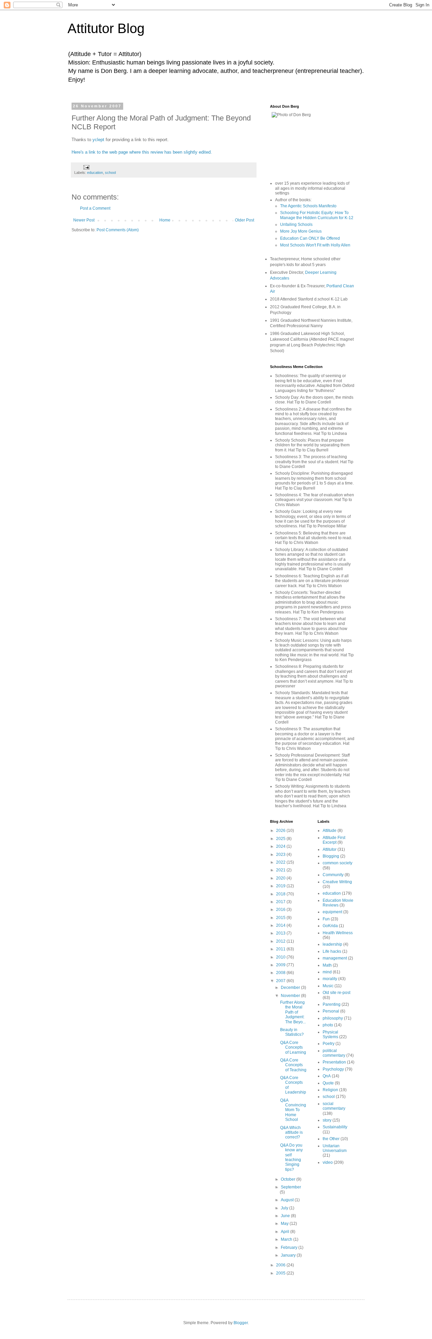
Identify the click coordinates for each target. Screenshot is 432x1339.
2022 (281, 862)
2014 (281, 925)
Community (333, 874)
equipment (332, 912)
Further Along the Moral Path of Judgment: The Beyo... (293, 1012)
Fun (326, 919)
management (335, 958)
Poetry (328, 1043)
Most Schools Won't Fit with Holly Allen (315, 245)
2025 (281, 838)
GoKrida (330, 925)
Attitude (329, 830)
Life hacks (332, 951)
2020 (281, 878)
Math (327, 965)
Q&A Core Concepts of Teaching (293, 1065)
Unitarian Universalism (335, 1148)
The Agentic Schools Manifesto (308, 206)
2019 (281, 886)
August (288, 1200)
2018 (281, 894)
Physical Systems (330, 1034)
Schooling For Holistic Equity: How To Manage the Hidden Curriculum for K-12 (316, 215)
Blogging (331, 856)
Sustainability (335, 1127)
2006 (281, 1265)
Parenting (332, 1004)
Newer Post (83, 220)
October (288, 1179)
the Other (331, 1138)
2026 (281, 830)
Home (164, 220)
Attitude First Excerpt (334, 840)
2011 (281, 949)
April (285, 1231)
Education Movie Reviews (338, 903)
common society (337, 863)
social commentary (334, 1106)
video (328, 1162)
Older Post (244, 220)
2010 (281, 957)
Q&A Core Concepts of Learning (293, 1047)
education (95, 172)
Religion (330, 1089)
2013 (281, 933)
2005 (281, 1273)
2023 (281, 854)
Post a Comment (95, 208)
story (327, 1120)
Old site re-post (336, 992)
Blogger (241, 1322)
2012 (281, 941)
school (110, 172)
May (285, 1223)
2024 (281, 846)
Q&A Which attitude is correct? (291, 1132)
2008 (281, 972)
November (291, 995)
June (286, 1215)
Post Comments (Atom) (118, 230)
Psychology (333, 1069)
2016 (281, 909)
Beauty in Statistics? (292, 1032)
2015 (281, 917)
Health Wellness (338, 932)
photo (328, 1025)
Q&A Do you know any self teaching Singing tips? (291, 1157)
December (291, 987)
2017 (281, 901)
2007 (281, 980)
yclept (98, 139)
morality (330, 978)
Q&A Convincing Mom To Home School (293, 1110)
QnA (327, 1076)
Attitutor (329, 849)
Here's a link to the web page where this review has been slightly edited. (142, 152)
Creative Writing (337, 881)
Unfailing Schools (296, 224)
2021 (281, 870)
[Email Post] (86, 167)
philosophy (333, 1018)
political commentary (334, 1053)
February (289, 1247)
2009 (281, 965)
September (291, 1187)
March (287, 1239)
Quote (328, 1083)
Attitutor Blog (106, 28)
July (285, 1208)
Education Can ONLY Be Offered (310, 238)
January (289, 1255)
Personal (331, 1011)
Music (328, 985)
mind (327, 972)
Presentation (334, 1062)
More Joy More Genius (301, 231)
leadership (332, 944)
